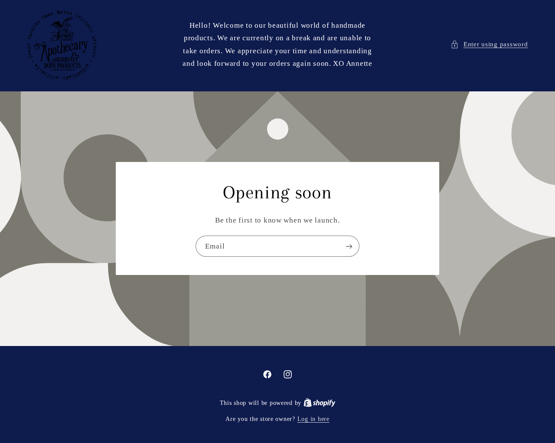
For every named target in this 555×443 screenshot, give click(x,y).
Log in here (313, 419)
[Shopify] (320, 403)
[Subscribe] (349, 246)
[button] (489, 44)
